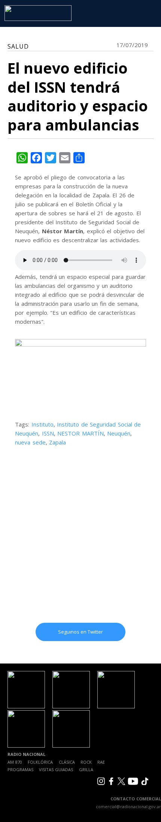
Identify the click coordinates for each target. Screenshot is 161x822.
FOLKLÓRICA (40, 762)
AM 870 (14, 762)
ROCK (86, 762)
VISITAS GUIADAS (56, 769)
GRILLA (86, 769)
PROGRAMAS (20, 769)
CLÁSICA (67, 762)
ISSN (48, 433)
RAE (101, 762)
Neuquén (118, 433)
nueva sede (30, 442)
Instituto (42, 424)
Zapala (57, 442)
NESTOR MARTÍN (80, 433)
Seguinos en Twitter (80, 631)
